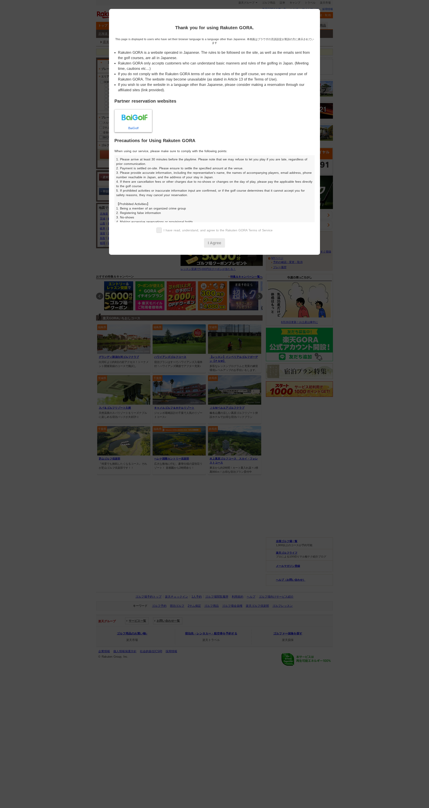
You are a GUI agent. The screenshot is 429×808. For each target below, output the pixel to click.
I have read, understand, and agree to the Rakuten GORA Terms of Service (218, 230)
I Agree (214, 243)
